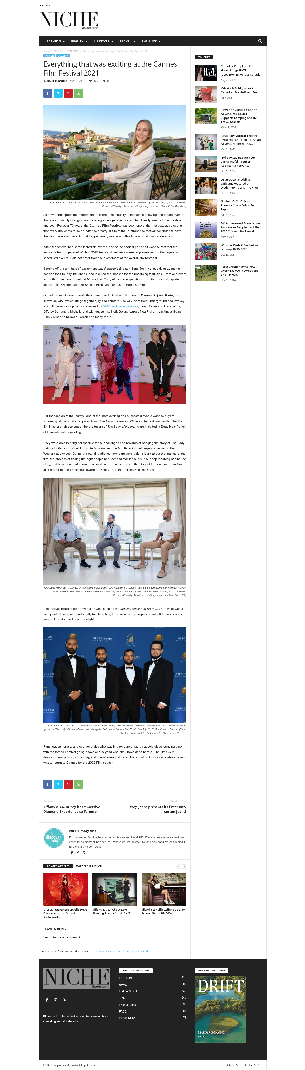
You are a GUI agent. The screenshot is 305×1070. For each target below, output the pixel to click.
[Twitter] (58, 93)
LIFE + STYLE (128, 991)
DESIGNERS (127, 1018)
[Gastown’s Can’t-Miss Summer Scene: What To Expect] (206, 207)
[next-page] (184, 866)
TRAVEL (125, 41)
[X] (84, 853)
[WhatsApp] (78, 93)
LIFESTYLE (101, 41)
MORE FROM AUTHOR (89, 866)
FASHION (54, 41)
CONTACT (44, 5)
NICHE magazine (57, 80)
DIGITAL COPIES (253, 1065)
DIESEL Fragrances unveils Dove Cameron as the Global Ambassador (65, 913)
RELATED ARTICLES (58, 866)
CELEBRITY (73, 51)
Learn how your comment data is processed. (120, 951)
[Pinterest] (68, 93)
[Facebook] (47, 93)
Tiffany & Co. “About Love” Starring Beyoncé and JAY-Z (111, 911)
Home (46, 51)
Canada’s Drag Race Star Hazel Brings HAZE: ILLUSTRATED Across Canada (241, 70)
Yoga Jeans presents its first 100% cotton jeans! (158, 809)
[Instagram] (56, 1000)
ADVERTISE (232, 1065)
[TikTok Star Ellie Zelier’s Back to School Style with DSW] (164, 889)
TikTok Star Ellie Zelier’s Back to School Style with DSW (163, 911)
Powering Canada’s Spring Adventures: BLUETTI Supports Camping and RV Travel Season (239, 116)
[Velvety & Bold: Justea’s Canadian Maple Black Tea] (206, 94)
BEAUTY (77, 41)
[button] (260, 41)
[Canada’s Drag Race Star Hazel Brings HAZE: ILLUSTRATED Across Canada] (206, 72)
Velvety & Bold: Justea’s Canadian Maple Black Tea (239, 90)
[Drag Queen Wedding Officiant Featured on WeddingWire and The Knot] (206, 185)
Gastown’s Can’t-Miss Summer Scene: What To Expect (237, 205)
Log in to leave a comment (61, 937)
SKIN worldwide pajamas (120, 306)
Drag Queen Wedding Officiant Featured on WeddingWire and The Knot (239, 183)
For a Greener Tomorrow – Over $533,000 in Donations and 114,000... (239, 271)
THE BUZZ (149, 41)
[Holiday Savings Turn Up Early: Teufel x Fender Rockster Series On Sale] (206, 164)
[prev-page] (178, 866)
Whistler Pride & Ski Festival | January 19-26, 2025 (241, 247)
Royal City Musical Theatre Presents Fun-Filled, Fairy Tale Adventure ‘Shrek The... (241, 140)
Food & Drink (127, 1005)
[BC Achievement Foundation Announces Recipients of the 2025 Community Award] (206, 229)
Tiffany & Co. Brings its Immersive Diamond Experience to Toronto (71, 809)
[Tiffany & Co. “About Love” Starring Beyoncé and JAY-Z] (114, 889)
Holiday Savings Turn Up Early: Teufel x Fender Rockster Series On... (238, 162)
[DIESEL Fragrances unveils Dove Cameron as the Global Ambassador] (65, 889)
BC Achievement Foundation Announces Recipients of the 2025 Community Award (240, 227)
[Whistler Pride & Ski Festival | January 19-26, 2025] (206, 251)
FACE (123, 1011)
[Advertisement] (185, 21)
